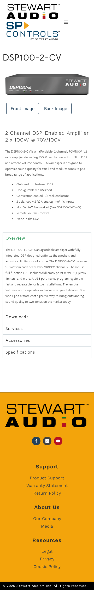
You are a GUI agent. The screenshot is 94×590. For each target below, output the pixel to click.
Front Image (22, 108)
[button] (65, 21)
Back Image (55, 108)
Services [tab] (14, 328)
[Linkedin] (47, 441)
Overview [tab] (15, 238)
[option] (47, 84)
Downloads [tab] (16, 317)
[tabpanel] (47, 277)
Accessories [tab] (17, 340)
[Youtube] (58, 441)
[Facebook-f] (36, 441)
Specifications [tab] (20, 352)
